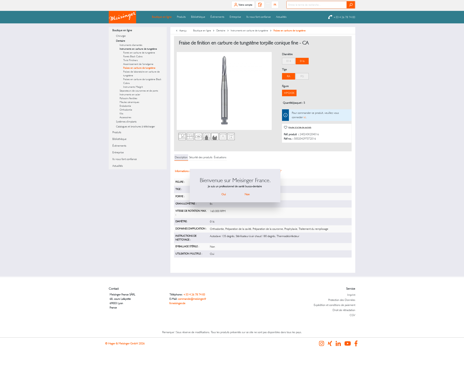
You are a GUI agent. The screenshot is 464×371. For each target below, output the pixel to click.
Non (247, 194)
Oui (223, 194)
